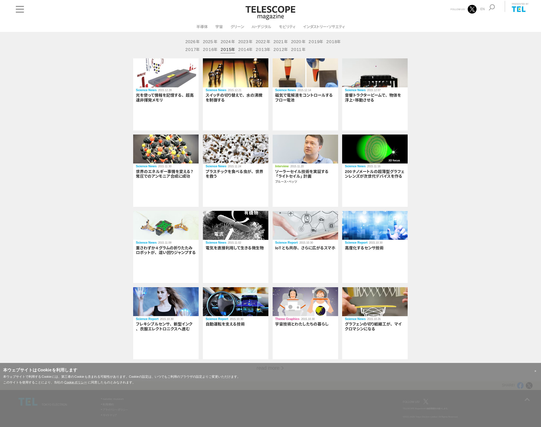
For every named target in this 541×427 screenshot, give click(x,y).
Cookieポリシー (75, 382)
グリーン (237, 27)
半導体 (202, 27)
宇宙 (219, 27)
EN (482, 9)
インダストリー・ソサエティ (324, 27)
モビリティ (287, 27)
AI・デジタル (261, 27)
